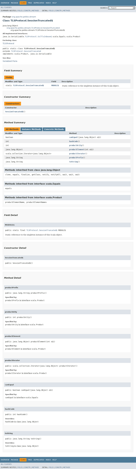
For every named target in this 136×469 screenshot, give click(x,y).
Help (54, 3)
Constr (27, 11)
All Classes (6, 7)
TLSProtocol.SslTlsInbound (38, 36)
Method (35, 11)
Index (48, 3)
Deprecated (39, 3)
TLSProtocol (8, 43)
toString (73, 162)
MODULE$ (55, 85)
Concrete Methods (54, 129)
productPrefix (76, 158)
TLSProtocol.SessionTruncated (26, 51)
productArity (75, 145)
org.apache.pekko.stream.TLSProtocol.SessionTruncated (33, 28)
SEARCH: (103, 8)
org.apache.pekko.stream (24, 17)
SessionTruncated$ (14, 112)
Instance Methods (31, 129)
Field (20, 11)
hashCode (73, 141)
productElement (76, 149)
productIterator (77, 154)
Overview (5, 3)
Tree (30, 3)
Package (14, 3)
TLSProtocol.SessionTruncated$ (28, 85)
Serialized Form (10, 61)
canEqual (73, 137)
